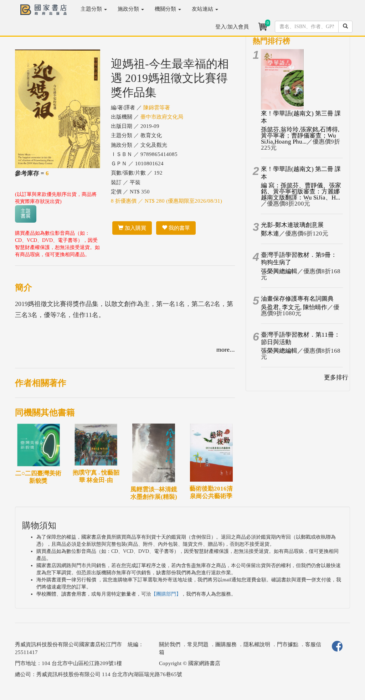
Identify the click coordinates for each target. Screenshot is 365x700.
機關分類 (166, 9)
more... (225, 349)
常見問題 (198, 644)
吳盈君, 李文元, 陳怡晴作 (294, 307)
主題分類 (92, 9)
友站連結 (203, 9)
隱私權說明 (256, 644)
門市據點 (287, 644)
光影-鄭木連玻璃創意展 (292, 225)
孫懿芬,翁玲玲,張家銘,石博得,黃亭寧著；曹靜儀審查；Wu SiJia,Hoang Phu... (300, 135)
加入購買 (134, 228)
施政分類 (129, 9)
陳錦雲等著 (156, 107)
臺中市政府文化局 (161, 117)
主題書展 (26, 213)
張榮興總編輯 (279, 271)
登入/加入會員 (232, 27)
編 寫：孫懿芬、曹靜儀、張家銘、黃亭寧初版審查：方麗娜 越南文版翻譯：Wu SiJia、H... (301, 191)
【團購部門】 (166, 594)
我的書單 (178, 228)
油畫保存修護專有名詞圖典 (297, 298)
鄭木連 (270, 233)
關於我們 (169, 644)
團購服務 (226, 644)
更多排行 (336, 377)
